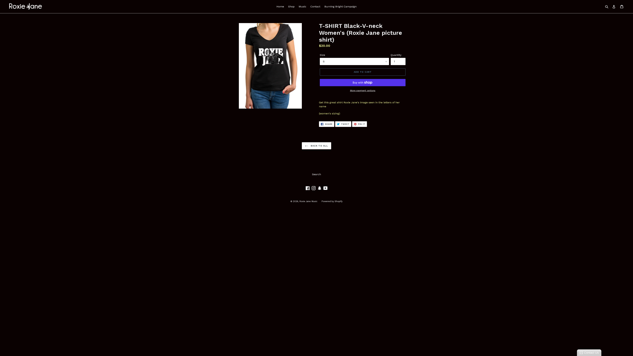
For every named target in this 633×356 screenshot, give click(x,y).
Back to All (319, 145)
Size (322, 55)
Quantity (396, 55)
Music (302, 6)
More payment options (362, 90)
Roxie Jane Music (308, 201)
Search (316, 174)
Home (280, 6)
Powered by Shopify (332, 201)
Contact (315, 6)
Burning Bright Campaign (340, 6)
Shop (291, 6)
